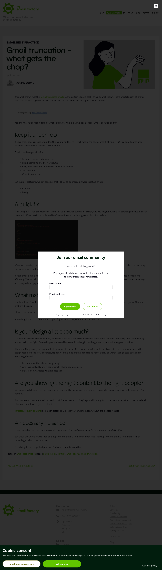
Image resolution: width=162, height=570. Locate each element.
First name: (55, 283)
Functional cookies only (21, 564)
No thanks (92, 306)
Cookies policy (149, 565)
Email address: (57, 294)
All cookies (62, 564)
